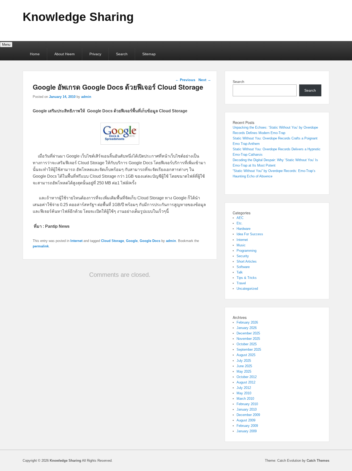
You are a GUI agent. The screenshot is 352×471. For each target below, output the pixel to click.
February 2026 (247, 322)
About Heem (64, 54)
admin (86, 97)
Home (35, 54)
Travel (241, 283)
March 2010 (245, 399)
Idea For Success (250, 234)
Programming (246, 251)
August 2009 (246, 420)
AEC (240, 218)
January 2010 (247, 409)
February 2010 (247, 404)
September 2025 (249, 349)
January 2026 (247, 328)
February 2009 (247, 426)
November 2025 (248, 339)
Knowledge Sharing (78, 16)
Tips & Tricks (247, 278)
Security (243, 256)
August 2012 (246, 382)
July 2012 (244, 388)
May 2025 (244, 371)
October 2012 (247, 377)
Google (132, 241)
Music (241, 245)
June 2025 (244, 366)
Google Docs (150, 241)
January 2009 (247, 431)
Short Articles (247, 261)
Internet (76, 241)
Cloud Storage (112, 241)
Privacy (95, 54)
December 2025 (248, 333)
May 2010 (244, 393)
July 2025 (244, 361)
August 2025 (246, 355)
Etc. (240, 223)
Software (243, 267)
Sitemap (149, 54)
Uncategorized (247, 289)
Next (204, 80)
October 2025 (247, 344)
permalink (41, 246)
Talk (240, 272)
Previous (185, 80)
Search (122, 54)
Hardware (243, 229)
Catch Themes (318, 460)
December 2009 (248, 415)
